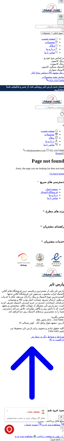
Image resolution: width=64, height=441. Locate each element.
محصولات (46, 33)
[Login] (61, 23)
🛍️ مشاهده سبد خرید (26, 436)
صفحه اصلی (51, 189)
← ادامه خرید (57, 439)
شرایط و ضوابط (56, 336)
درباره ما (50, 49)
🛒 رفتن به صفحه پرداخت (50, 436)
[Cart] (61, 17)
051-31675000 (56, 80)
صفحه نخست (48, 39)
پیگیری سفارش (39, 336)
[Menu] (61, 1)
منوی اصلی (58, 33)
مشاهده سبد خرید (51, 424)
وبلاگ (52, 45)
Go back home (57, 173)
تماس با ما (49, 52)
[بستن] (61, 417)
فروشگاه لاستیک (49, 192)
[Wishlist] (62, 115)
